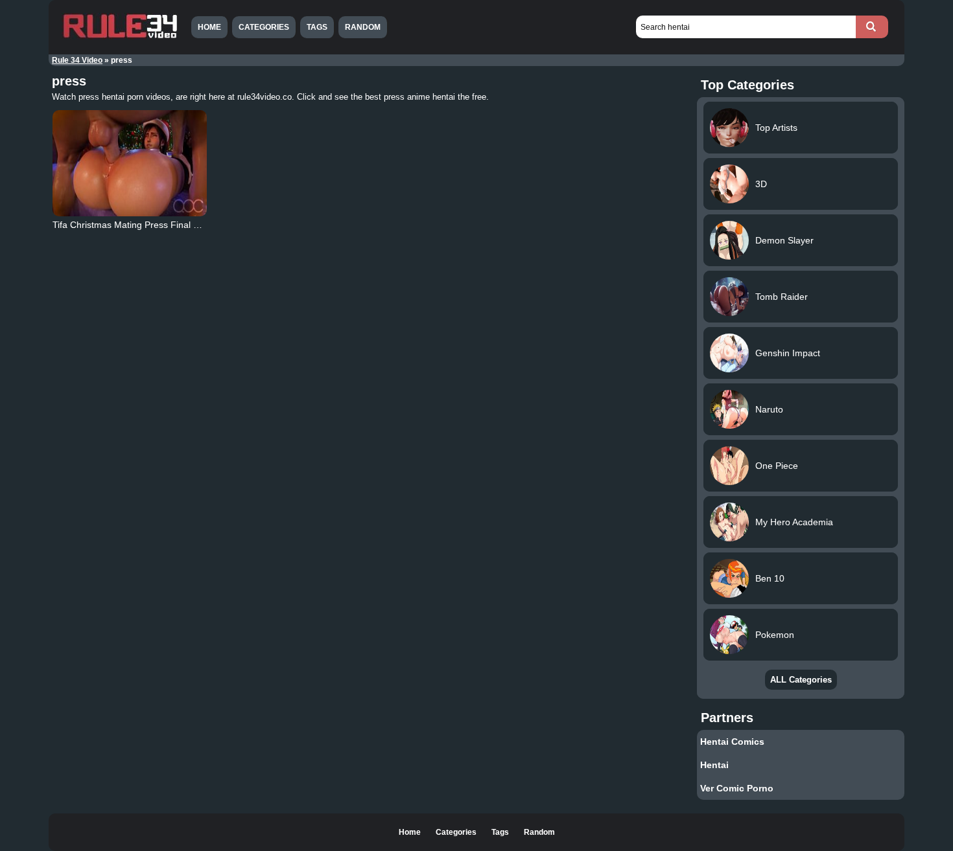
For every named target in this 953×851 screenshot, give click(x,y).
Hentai (714, 765)
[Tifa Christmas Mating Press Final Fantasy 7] (130, 163)
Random (363, 27)
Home (209, 27)
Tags (317, 27)
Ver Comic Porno (736, 788)
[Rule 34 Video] (120, 36)
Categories (264, 27)
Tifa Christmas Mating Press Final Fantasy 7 (143, 225)
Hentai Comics (732, 741)
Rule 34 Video (77, 60)
